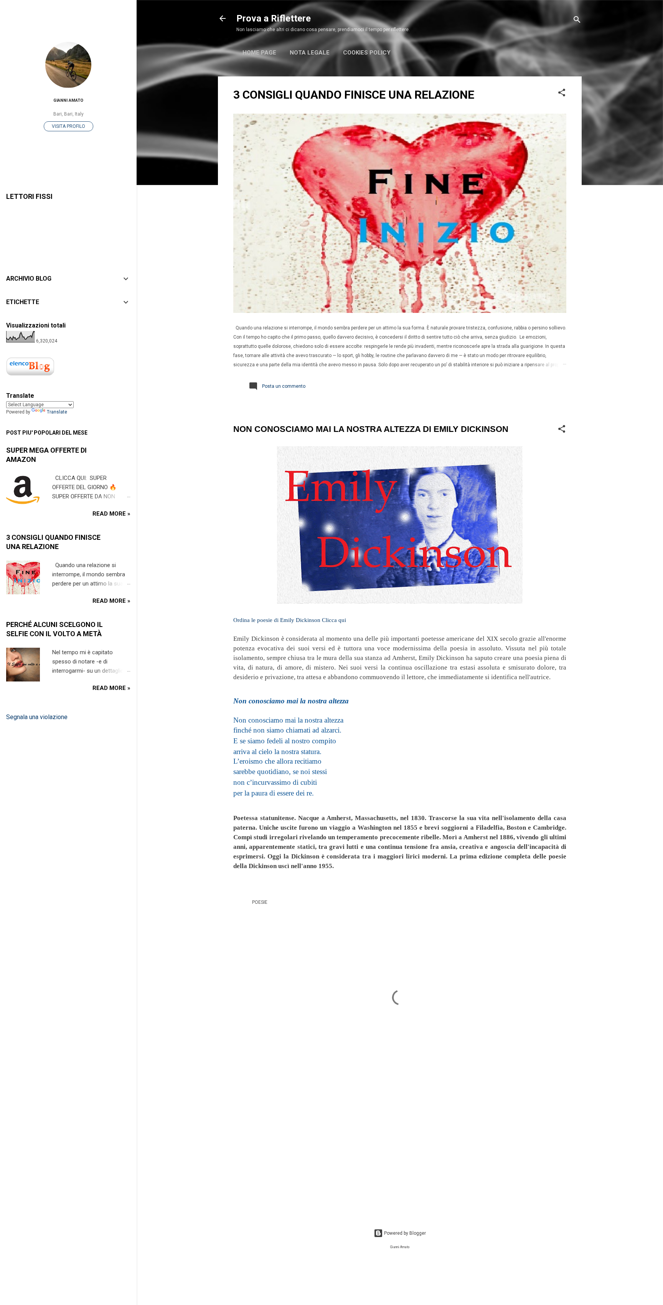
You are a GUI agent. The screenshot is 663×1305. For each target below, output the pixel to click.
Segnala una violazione (37, 717)
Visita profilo (68, 126)
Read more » (111, 513)
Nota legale (310, 52)
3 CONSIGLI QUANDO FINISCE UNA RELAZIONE (353, 94)
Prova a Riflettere (273, 18)
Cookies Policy (367, 52)
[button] (561, 94)
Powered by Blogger (404, 1233)
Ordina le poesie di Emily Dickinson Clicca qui (289, 620)
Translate (57, 412)
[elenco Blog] (30, 375)
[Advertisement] (399, 1146)
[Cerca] (577, 21)
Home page (259, 52)
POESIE (259, 902)
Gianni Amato (68, 100)
